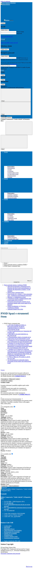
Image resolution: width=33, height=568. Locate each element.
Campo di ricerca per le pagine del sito (11, 246)
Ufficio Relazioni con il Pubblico (13, 530)
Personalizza (4, 379)
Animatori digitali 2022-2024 (15, 309)
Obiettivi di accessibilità (10, 533)
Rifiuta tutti (14, 379)
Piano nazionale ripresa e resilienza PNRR (15, 264)
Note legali (7, 527)
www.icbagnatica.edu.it (7, 406)
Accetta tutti (6, 381)
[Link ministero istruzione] (8, 3)
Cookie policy (8, 526)
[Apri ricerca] (19, 128)
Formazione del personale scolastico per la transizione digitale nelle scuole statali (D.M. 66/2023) (19, 303)
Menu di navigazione (22, 281)
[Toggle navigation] (14, 141)
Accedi (3, 23)
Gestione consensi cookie (11, 536)
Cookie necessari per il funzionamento (11, 399)
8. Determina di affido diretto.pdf (16, 355)
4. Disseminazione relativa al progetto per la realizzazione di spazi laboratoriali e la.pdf (19, 337)
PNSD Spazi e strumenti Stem (15, 292)
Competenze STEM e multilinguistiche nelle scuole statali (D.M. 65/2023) (19, 299)
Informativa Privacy (9, 529)
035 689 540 (9, 503)
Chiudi (2, 75)
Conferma (9, 117)
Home (5, 263)
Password (19, 33)
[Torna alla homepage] (16, 120)
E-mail (18, 58)
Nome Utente (20, 31)
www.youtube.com (6, 454)
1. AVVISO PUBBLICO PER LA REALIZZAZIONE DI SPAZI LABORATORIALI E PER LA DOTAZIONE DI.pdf (16, 327)
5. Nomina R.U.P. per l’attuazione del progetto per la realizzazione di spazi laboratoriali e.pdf (19, 340)
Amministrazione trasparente (11, 538)
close (2, 149)
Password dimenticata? (7, 36)
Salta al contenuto (5, 1)
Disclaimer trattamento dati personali (10, 553)
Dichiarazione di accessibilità (12, 532)
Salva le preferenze (14, 486)
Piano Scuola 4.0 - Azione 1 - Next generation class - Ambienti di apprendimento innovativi (19, 294)
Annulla (3, 117)
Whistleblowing (8, 535)
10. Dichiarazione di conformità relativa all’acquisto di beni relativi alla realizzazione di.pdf (19, 361)
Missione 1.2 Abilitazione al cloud (16, 297)
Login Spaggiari (13, 64)
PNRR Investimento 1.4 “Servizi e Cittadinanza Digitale (16, 306)
